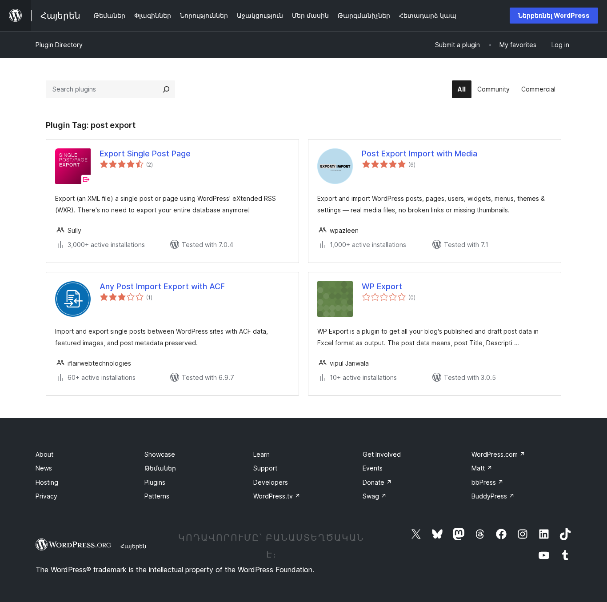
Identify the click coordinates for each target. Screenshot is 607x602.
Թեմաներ (160, 468)
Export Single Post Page (145, 153)
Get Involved (382, 454)
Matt (481, 468)
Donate (377, 482)
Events (373, 468)
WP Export (382, 286)
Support (265, 468)
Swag (375, 496)
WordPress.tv (276, 496)
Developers (270, 482)
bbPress (487, 482)
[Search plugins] (166, 89)
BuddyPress (493, 496)
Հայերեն (133, 546)
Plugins (154, 482)
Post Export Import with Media (419, 153)
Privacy (46, 496)
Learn (261, 454)
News (44, 468)
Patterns (156, 496)
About (44, 454)
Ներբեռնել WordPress (554, 15)
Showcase (159, 454)
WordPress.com (498, 454)
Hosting (47, 482)
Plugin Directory (59, 44)
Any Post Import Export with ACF (162, 286)
